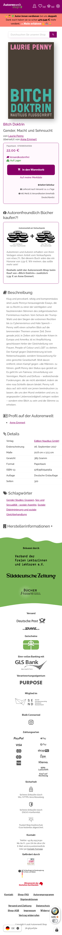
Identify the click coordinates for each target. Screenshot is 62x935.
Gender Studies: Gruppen (20, 500)
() (44, 6)
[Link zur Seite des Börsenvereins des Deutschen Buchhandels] (31, 885)
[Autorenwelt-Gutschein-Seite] (31, 648)
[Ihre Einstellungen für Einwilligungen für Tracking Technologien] (56, 929)
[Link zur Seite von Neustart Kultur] (31, 864)
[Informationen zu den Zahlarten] (19, 739)
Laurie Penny (16, 136)
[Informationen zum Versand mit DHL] (31, 629)
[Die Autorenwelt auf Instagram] (31, 723)
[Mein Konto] (35, 6)
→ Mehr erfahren (31, 23)
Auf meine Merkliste (31, 177)
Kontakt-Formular (35, 849)
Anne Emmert (28, 139)
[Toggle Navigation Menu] (58, 6)
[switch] (55, 921)
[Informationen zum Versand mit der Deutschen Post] (31, 622)
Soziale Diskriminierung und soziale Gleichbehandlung (25, 509)
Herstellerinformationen (30, 526)
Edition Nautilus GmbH (46, 441)
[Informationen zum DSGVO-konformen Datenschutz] (31, 805)
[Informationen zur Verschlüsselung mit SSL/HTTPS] (31, 790)
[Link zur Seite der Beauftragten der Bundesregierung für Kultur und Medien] (31, 879)
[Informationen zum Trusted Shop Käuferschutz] (31, 820)
